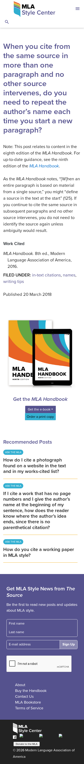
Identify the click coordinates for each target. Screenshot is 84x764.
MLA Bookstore (28, 702)
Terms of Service (29, 708)
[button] (77, 9)
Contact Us (24, 696)
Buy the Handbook (31, 690)
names (69, 275)
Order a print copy (40, 417)
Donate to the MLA (26, 743)
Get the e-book (39, 409)
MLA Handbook (44, 166)
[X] (48, 736)
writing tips (13, 281)
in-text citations (46, 275)
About (20, 684)
